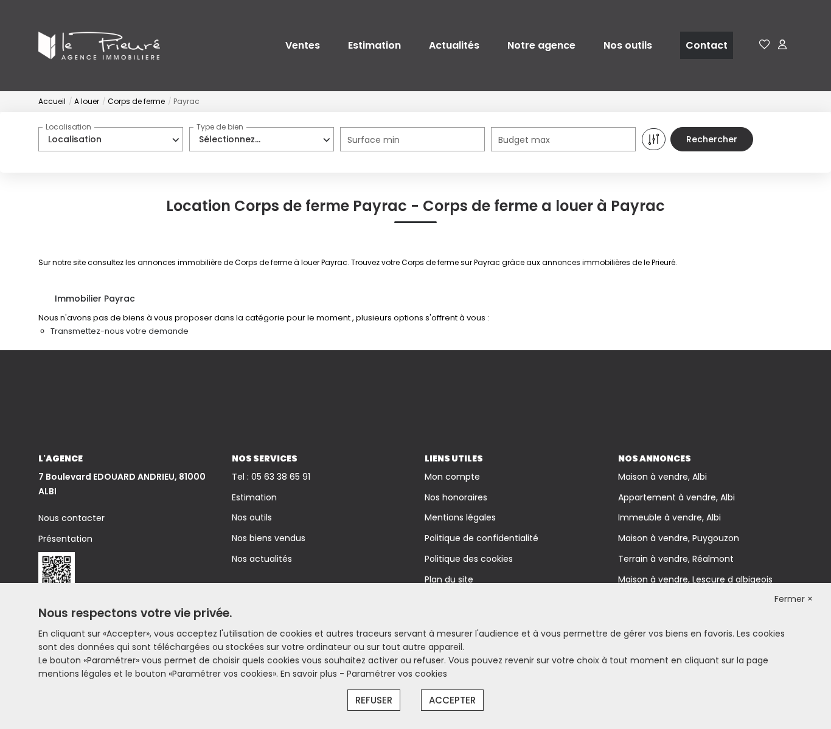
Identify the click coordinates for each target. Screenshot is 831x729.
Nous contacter (71, 518)
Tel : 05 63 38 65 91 (271, 477)
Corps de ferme (136, 101)
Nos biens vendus (268, 538)
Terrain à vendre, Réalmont (676, 559)
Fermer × (793, 599)
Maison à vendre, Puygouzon (678, 538)
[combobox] (111, 139)
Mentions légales (460, 517)
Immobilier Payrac (95, 298)
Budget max (524, 140)
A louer (86, 101)
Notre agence (541, 45)
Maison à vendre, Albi (662, 477)
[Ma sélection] (764, 45)
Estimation (374, 45)
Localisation (68, 127)
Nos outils (627, 45)
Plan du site (449, 579)
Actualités (454, 45)
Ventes (302, 45)
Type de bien (219, 127)
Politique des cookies (469, 559)
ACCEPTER (452, 700)
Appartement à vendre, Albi (676, 497)
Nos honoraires (456, 497)
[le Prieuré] (99, 45)
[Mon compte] (782, 45)
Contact (707, 45)
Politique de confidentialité (481, 538)
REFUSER (373, 700)
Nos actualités (262, 559)
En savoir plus (309, 674)
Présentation (65, 539)
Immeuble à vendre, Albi (669, 517)
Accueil (52, 101)
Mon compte (452, 477)
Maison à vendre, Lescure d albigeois (695, 579)
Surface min (373, 140)
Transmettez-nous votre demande (119, 331)
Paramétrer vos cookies (397, 674)
